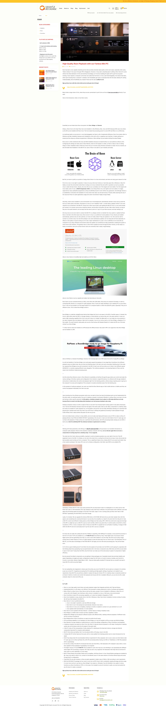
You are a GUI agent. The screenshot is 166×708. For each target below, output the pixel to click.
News (41, 30)
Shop (85, 693)
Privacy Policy (72, 695)
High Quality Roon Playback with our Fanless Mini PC (85, 64)
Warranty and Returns (73, 693)
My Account (86, 697)
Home (40, 15)
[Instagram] (58, 701)
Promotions (42, 33)
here (43, 56)
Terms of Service (72, 697)
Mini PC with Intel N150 (92, 428)
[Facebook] (52, 701)
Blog (85, 695)
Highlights (42, 28)
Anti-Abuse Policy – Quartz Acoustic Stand (51, 71)
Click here (102, 696)
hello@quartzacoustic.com (106, 700)
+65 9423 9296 (103, 692)
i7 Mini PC (80, 647)
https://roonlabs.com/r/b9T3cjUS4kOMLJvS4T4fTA (80, 87)
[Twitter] (55, 701)
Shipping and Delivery (73, 691)
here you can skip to (113, 92)
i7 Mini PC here (90, 535)
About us (86, 691)
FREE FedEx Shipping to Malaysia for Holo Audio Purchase (51, 78)
